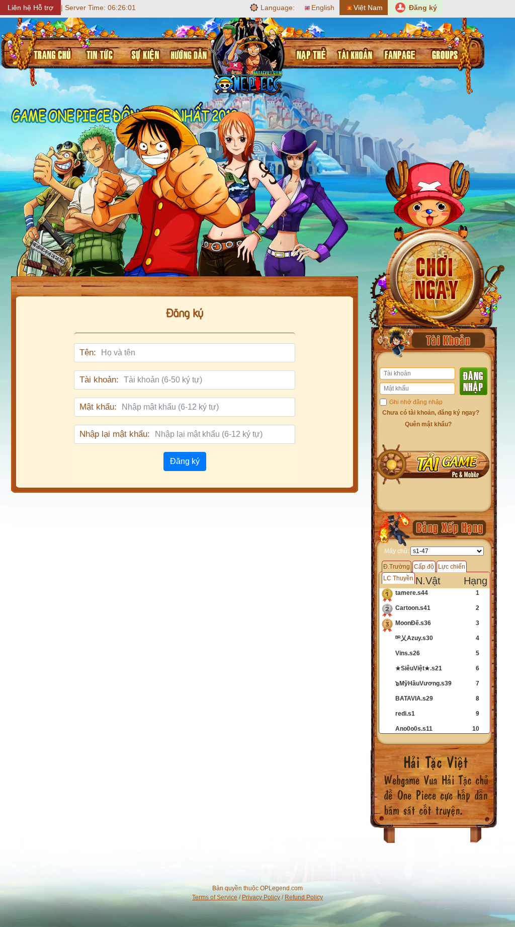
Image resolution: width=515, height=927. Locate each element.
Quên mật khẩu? (428, 424)
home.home (51, 53)
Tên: (87, 352)
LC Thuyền (398, 578)
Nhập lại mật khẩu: (114, 434)
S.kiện (142, 53)
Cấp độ (424, 566)
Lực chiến (451, 566)
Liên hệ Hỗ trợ (30, 8)
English (322, 8)
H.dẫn (186, 53)
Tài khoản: (99, 379)
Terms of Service (214, 897)
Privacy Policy (261, 897)
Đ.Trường (396, 566)
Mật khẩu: (98, 407)
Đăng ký (185, 461)
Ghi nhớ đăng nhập (416, 402)
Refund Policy (304, 897)
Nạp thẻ (309, 53)
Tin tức (98, 53)
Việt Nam (368, 8)
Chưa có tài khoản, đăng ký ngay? (430, 412)
